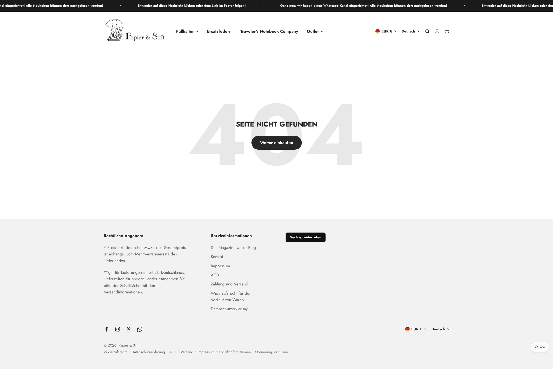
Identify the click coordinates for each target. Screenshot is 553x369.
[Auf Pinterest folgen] (129, 329)
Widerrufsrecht (115, 352)
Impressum (220, 266)
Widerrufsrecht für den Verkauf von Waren (231, 296)
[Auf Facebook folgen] (107, 329)
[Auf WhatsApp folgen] (140, 329)
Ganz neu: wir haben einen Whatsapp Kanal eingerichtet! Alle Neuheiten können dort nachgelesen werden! (347, 5)
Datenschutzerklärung (229, 309)
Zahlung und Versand (229, 284)
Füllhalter (185, 31)
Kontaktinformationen (235, 352)
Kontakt (217, 257)
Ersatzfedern (219, 31)
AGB (215, 275)
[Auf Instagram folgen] (118, 329)
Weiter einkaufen (276, 143)
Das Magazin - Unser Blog (233, 247)
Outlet (313, 31)
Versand (187, 352)
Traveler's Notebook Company (269, 31)
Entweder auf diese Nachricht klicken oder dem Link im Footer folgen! (176, 5)
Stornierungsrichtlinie (271, 352)
